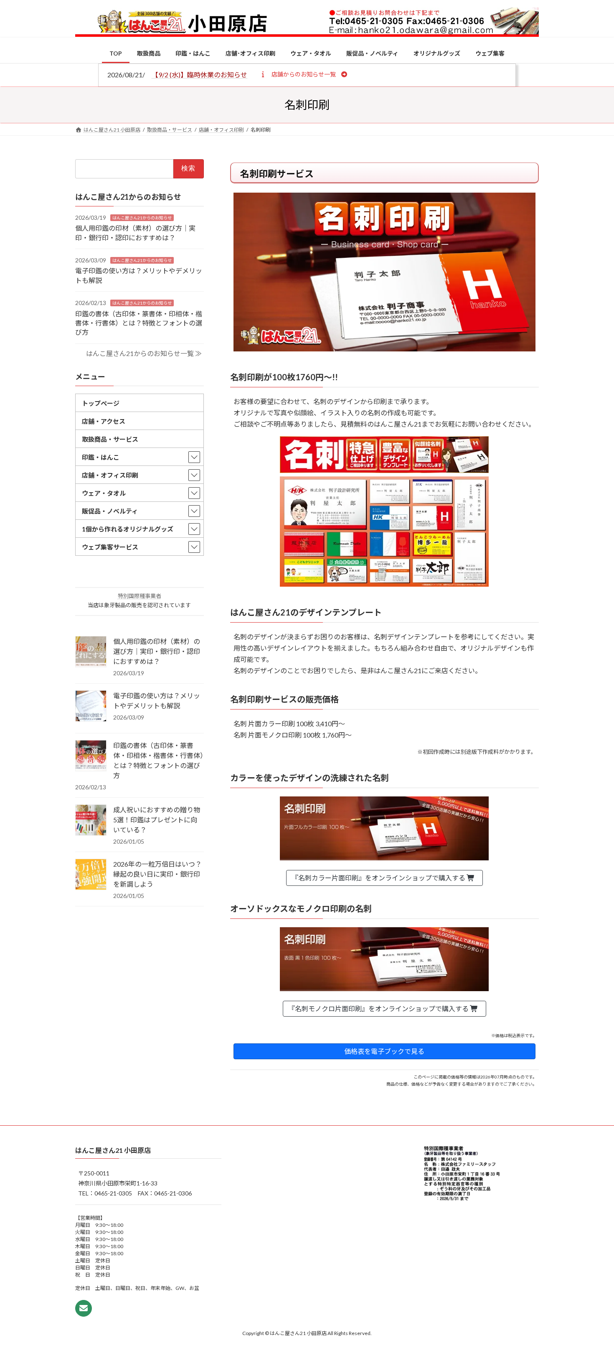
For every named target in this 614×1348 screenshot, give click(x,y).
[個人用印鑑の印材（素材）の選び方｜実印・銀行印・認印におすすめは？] (91, 652)
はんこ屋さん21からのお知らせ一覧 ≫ (144, 353)
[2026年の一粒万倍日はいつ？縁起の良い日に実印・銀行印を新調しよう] (91, 875)
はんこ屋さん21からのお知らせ (142, 217)
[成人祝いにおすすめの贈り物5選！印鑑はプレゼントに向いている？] (91, 820)
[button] (303, 74)
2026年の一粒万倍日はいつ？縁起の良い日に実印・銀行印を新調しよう (157, 874)
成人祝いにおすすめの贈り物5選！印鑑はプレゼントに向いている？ (156, 820)
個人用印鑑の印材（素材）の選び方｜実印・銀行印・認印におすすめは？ (156, 651)
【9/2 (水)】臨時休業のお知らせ (199, 75)
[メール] (83, 1308)
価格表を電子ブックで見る (384, 1051)
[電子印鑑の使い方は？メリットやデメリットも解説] (91, 706)
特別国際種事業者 (139, 596)
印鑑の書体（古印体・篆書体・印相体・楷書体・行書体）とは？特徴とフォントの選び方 (138, 322)
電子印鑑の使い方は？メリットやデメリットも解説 (156, 701)
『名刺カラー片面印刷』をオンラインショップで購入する (379, 878)
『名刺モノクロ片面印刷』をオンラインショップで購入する (379, 1008)
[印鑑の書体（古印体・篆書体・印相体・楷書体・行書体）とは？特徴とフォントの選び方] (91, 756)
